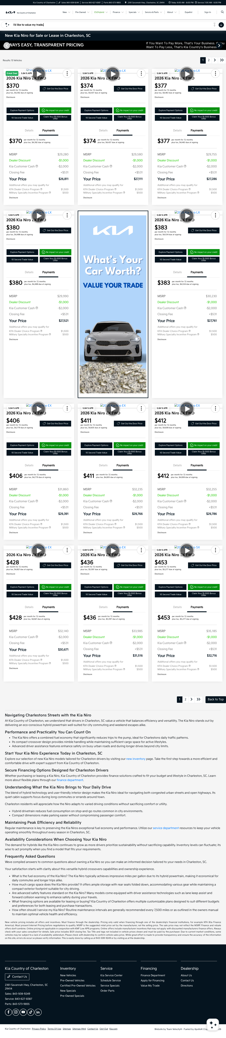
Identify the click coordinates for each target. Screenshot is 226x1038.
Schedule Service (110, 980)
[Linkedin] (38, 1012)
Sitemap (67, 1029)
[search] (222, 12)
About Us (186, 975)
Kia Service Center (111, 975)
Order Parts (107, 990)
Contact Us (19, 977)
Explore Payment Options (22, 110)
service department (166, 828)
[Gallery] (113, 45)
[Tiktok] (30, 1012)
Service (106, 969)
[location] (125, 3)
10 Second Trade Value (22, 118)
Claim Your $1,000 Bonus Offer (55, 118)
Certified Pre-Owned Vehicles (78, 985)
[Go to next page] (215, 60)
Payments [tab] (48, 130)
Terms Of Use (54, 1029)
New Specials (68, 990)
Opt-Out (104, 1029)
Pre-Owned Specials (72, 995)
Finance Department (153, 975)
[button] (26, 73)
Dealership (190, 969)
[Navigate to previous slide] (2, 45)
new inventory (135, 759)
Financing (149, 969)
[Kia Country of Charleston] (21, 12)
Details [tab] (29, 130)
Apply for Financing (152, 980)
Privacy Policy (39, 1029)
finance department (70, 780)
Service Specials (110, 985)
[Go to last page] (222, 60)
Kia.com (113, 1029)
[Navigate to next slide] (223, 45)
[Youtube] (23, 1012)
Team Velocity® (174, 1029)
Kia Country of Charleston (18, 1029)
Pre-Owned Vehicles (72, 980)
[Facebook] (8, 1012)
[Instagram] (15, 1012)
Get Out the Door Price (57, 89)
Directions (187, 985)
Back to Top (216, 699)
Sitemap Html (79, 1029)
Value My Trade (150, 985)
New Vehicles (68, 975)
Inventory (68, 969)
